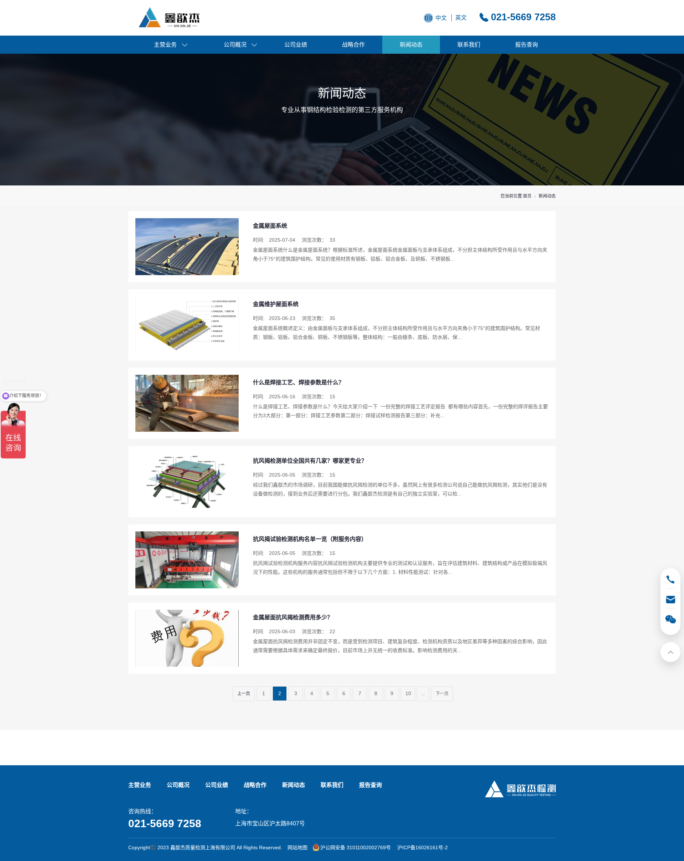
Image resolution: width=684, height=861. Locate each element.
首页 (527, 196)
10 (408, 693)
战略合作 (353, 45)
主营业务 (165, 45)
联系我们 (468, 45)
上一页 (243, 693)
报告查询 (526, 45)
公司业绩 (295, 45)
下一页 (442, 693)
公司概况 (235, 45)
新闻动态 (411, 45)
